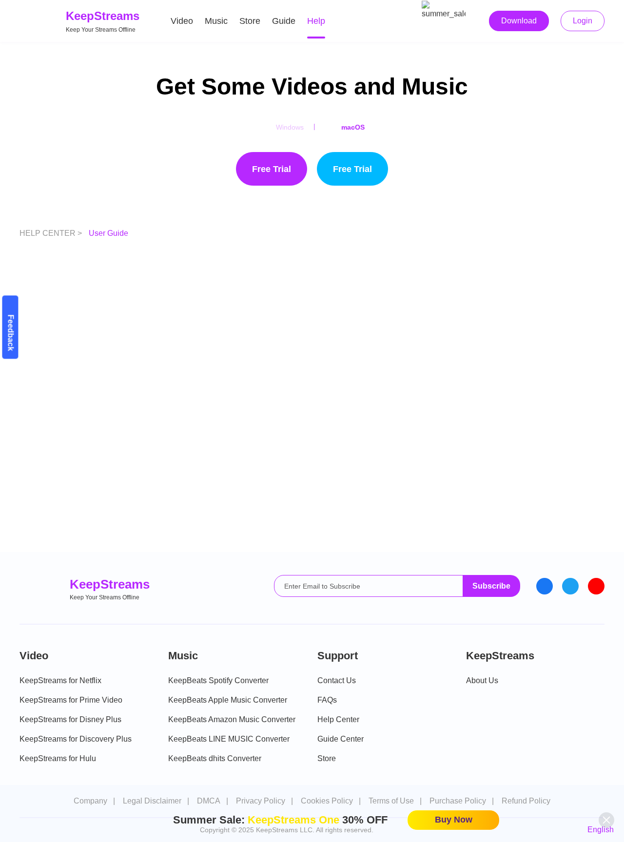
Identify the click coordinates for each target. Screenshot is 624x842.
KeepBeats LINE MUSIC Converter (229, 739)
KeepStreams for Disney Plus (70, 719)
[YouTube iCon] (596, 586)
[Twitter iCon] (570, 586)
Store (249, 21)
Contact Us (336, 680)
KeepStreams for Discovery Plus (76, 739)
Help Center (338, 719)
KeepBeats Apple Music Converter (227, 700)
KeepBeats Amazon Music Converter (231, 719)
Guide (283, 21)
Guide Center (340, 739)
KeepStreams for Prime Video (71, 700)
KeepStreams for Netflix (60, 680)
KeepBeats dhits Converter (214, 758)
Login (582, 21)
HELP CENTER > (52, 233)
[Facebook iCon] (544, 586)
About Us (482, 680)
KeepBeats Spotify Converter (218, 680)
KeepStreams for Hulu (58, 758)
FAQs (327, 700)
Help (316, 21)
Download (519, 21)
